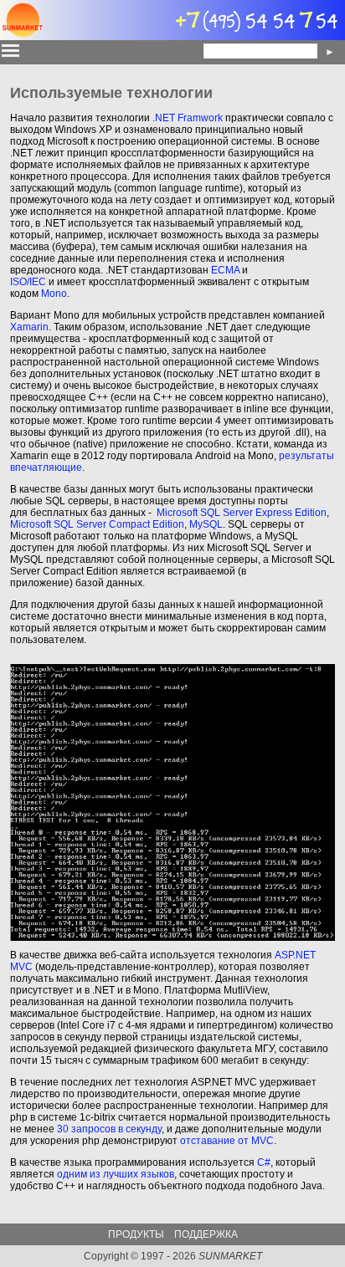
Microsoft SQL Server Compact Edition (97, 524)
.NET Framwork (187, 118)
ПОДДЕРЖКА (206, 1234)
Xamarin (29, 327)
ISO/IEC (28, 282)
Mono (54, 293)
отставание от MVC (227, 1141)
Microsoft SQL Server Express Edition (242, 513)
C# (263, 1162)
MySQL (206, 524)
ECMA (225, 270)
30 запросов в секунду (109, 1129)
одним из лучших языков (115, 1174)
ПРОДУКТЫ (136, 1234)
